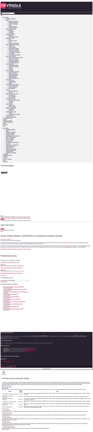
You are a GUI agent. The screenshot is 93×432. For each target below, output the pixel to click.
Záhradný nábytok (14, 62)
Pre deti (8, 89)
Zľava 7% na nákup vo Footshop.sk (12, 299)
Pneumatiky (12, 80)
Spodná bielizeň (13, 26)
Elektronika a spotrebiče (12, 44)
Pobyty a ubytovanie (14, 100)
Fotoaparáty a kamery (15, 52)
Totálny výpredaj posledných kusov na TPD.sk (15, 289)
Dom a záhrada (10, 64)
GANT (49, 336)
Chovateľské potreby (14, 114)
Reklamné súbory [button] (5, 421)
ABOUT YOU (3, 336)
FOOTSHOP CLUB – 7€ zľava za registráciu (14, 301)
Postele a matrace (14, 58)
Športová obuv (13, 73)
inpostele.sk (55, 336)
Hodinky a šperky (10, 34)
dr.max (44, 336)
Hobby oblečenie (13, 75)
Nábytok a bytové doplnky (16, 57)
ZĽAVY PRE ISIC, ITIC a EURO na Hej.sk (12, 304)
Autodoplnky (12, 82)
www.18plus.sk (27, 351)
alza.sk (7, 336)
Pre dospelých (9, 115)
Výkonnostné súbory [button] (6, 412)
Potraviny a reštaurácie (12, 84)
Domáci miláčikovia (11, 111)
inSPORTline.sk (60, 336)
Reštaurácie (12, 88)
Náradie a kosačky (13, 65)
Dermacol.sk (30, 336)
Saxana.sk (4, 338)
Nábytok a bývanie (11, 56)
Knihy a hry (12, 105)
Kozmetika (11, 31)
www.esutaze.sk (32, 348)
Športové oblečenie (14, 71)
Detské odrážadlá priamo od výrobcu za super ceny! (12, 273)
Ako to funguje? (7, 159)
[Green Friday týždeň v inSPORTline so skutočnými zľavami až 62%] (46, 218)
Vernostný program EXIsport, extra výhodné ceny (15, 291)
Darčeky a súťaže (7, 120)
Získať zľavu (3, 264)
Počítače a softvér (14, 49)
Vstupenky (11, 109)
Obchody (5, 156)
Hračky (10, 92)
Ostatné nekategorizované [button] (8, 425)
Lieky (10, 39)
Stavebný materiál (14, 66)
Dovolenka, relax (10, 98)
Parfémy (11, 30)
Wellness (11, 101)
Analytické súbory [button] (6, 416)
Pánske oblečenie (13, 22)
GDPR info (14, 367)
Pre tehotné (12, 97)
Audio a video (12, 47)
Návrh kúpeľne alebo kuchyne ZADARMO (13, 287)
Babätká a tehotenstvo (12, 93)
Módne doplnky (13, 27)
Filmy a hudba (12, 106)
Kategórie (6, 17)
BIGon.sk (18, 336)
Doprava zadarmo (10, 18)
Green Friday (70, 242)
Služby (10, 83)
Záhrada (11, 69)
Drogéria (11, 33)
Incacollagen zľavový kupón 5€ (11, 296)
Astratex (14, 336)
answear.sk (11, 336)
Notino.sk (70, 336)
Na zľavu (2, 219)
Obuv (10, 25)
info (4, 126)
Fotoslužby (12, 53)
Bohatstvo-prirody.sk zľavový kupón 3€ (13, 309)
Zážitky (11, 110)
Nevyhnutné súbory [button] (6, 385)
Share (2, 231)
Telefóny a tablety (14, 51)
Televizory (11, 46)
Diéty (10, 42)
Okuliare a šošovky (14, 43)
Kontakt (5, 124)
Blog (4, 123)
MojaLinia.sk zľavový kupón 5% (11, 306)
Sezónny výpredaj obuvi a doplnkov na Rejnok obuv (12, 267)
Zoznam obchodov (8, 122)
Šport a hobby (9, 70)
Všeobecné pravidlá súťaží (9, 361)
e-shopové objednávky (66, 247)
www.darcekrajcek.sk (30, 349)
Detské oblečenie (13, 24)
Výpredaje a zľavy (7, 118)
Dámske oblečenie (13, 21)
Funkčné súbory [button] (5, 408)
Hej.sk (51, 336)
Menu (2, 15)
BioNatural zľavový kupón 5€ (10, 294)
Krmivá (10, 113)
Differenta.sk (37, 336)
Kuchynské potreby (14, 61)
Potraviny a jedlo (13, 86)
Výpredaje (5, 154)
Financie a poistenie (11, 117)
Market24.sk (66, 336)
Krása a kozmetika (11, 29)
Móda (7, 20)
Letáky (5, 119)
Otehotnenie (12, 96)
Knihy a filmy (9, 104)
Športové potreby (13, 74)
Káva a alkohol (13, 87)
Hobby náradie (12, 77)
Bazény (10, 67)
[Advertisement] (46, 205)
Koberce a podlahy (13, 60)
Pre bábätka (12, 95)
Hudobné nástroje (14, 78)
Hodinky (11, 35)
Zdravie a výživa (10, 38)
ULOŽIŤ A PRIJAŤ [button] (5, 429)
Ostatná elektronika (14, 55)
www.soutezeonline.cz (30, 350)
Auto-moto (9, 79)
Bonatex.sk (22, 336)
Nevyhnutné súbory (7, 387)
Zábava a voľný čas (11, 108)
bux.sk (25, 336)
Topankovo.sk (10, 338)
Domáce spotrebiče (14, 48)
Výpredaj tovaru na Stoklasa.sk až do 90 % (10, 262)
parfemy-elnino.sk (80, 336)
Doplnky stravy (13, 40)
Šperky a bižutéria (13, 36)
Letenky (11, 102)
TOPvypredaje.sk (4, 366)
